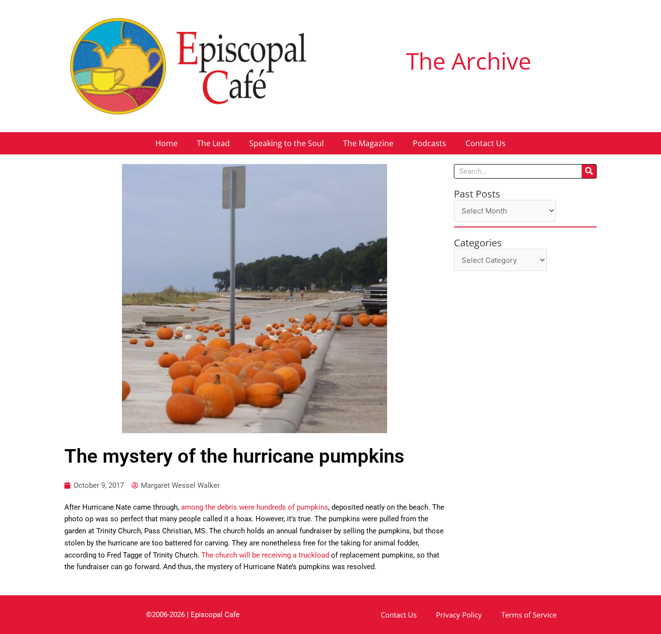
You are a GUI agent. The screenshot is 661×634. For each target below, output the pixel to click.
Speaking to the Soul (286, 143)
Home (166, 143)
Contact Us (486, 143)
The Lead (213, 143)
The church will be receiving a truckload (265, 555)
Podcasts (429, 143)
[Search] (589, 171)
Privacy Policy (459, 614)
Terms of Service (528, 614)
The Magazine (368, 143)
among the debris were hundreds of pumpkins (254, 507)
